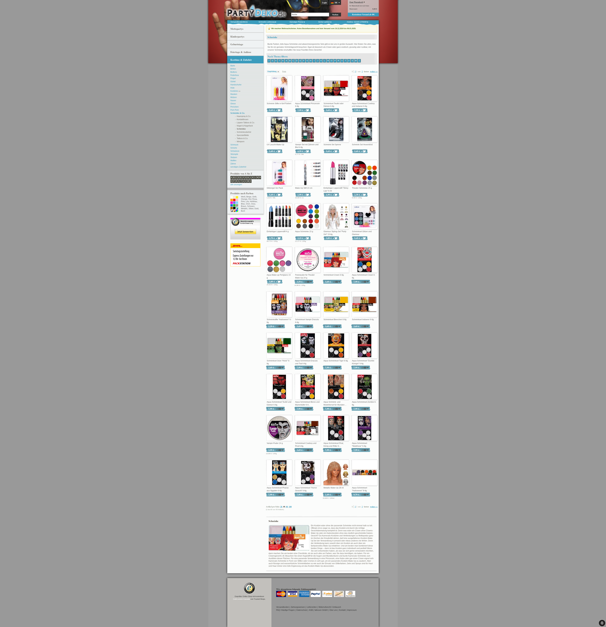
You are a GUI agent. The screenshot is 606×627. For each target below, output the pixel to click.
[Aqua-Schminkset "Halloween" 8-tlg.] (364, 472)
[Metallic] (237, 208)
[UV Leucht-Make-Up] (279, 129)
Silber (251, 208)
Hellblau (253, 201)
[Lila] (234, 203)
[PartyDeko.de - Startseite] (256, 11)
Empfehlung (272, 71)
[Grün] (234, 205)
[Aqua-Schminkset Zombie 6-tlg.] (364, 387)
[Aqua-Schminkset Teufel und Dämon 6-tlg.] (279, 387)
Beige (248, 197)
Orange (244, 199)
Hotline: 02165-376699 (357, 22)
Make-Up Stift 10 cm (303, 188)
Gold (256, 208)
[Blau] (231, 205)
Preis (284, 71)
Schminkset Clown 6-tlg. (334, 275)
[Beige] (234, 197)
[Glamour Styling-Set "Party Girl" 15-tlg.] (336, 216)
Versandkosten (282, 607)
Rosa (254, 199)
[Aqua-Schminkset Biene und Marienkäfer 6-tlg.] (307, 387)
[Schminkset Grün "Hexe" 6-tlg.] (279, 345)
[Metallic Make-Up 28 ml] (336, 472)
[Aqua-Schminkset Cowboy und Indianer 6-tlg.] (364, 88)
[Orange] (231, 200)
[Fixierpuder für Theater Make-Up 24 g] (307, 260)
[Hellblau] (237, 203)
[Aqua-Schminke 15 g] (307, 216)
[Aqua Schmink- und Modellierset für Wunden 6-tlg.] (336, 387)
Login (324, 2)
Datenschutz (301, 610)
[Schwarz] (234, 208)
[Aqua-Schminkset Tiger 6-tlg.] (336, 345)
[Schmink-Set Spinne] (336, 129)
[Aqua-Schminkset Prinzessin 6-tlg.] (307, 88)
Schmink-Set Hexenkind (362, 144)
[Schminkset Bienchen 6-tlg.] (336, 304)
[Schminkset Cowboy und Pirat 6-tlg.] (307, 428)
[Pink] (231, 203)
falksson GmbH (321, 610)
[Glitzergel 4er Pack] (279, 173)
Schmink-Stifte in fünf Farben (279, 103)
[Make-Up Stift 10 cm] (307, 173)
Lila (247, 201)
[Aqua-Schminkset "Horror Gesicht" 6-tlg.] (307, 472)
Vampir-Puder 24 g (275, 443)
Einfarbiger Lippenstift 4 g (278, 231)
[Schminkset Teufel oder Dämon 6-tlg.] (336, 88)
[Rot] (234, 200)
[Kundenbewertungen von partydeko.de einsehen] (245, 219)
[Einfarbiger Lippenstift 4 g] (279, 216)
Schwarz (251, 206)
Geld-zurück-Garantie (241, 599)
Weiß (243, 197)
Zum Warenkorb (356, 2)
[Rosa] (237, 200)
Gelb (254, 197)
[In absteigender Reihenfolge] (279, 71)
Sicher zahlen (324, 22)
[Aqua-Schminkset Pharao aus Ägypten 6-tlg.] (279, 472)
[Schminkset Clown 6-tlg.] (336, 260)
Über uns (333, 610)
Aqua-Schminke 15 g (304, 231)
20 (281, 506)
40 (284, 506)
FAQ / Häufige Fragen (285, 610)
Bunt (243, 211)
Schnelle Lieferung (266, 22)
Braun (243, 206)
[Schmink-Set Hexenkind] (364, 129)
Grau (253, 204)
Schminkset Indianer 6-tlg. (363, 319)
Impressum (352, 610)
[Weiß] (231, 197)
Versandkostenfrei (238, 22)
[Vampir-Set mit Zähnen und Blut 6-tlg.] (307, 129)
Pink (243, 201)
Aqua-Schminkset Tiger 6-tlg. (336, 361)
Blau (243, 204)
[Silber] (231, 211)
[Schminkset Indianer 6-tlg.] (364, 304)
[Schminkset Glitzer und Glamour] (364, 216)
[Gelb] (237, 197)
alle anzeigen (236, 184)
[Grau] (237, 205)
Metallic (244, 208)
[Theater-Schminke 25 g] (364, 173)
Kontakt (342, 610)
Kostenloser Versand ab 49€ (363, 14)
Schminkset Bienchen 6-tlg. (335, 319)
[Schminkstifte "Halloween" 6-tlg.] (279, 304)
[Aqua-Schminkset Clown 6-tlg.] (364, 260)
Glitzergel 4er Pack (275, 188)
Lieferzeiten (312, 607)
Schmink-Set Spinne (332, 144)
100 (290, 506)
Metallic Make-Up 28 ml (334, 488)
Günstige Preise (296, 22)
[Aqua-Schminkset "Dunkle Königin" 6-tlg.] (364, 345)
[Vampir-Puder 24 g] (279, 428)
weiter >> (374, 71)
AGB (311, 610)
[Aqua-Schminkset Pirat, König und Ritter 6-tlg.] (336, 428)
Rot (249, 199)
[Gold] (234, 211)
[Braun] (231, 208)
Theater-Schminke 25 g (362, 188)
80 (287, 506)
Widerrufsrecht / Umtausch (329, 607)
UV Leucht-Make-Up (275, 144)
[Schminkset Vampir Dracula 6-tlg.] (307, 304)
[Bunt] (237, 211)
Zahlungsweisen (298, 607)
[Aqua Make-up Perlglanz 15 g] (279, 260)
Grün (248, 204)
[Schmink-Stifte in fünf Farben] (279, 88)
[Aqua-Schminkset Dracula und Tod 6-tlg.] (307, 345)
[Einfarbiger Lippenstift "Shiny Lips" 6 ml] (336, 173)
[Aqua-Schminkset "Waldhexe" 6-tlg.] (364, 428)
